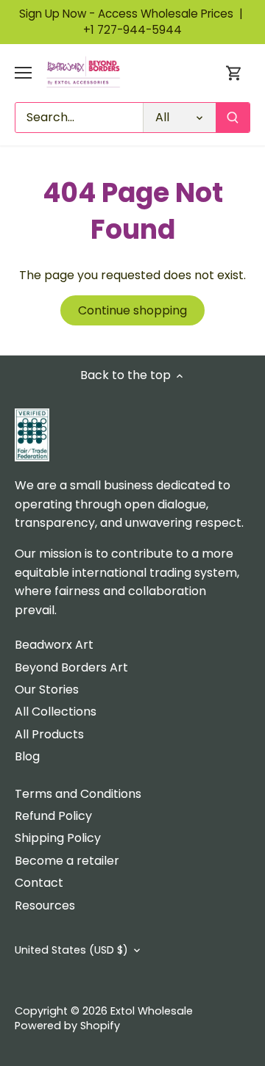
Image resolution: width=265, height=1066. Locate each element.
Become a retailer (67, 860)
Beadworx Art (54, 644)
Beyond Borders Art (71, 667)
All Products (49, 734)
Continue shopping (132, 310)
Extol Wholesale (151, 1011)
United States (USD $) (71, 950)
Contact (39, 882)
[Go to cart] (234, 73)
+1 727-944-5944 (132, 29)
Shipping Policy (58, 837)
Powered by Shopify (67, 1025)
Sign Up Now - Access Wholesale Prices (132, 13)
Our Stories (47, 689)
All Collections (55, 711)
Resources (45, 905)
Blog (27, 756)
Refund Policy (53, 815)
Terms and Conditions (78, 793)
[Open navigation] (23, 73)
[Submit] (233, 117)
